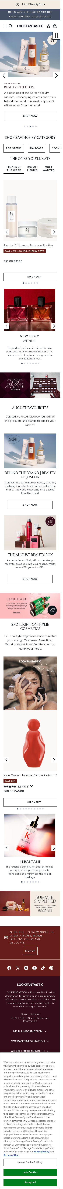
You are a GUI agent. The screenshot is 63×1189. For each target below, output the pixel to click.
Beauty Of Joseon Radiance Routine (28, 245)
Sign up (30, 950)
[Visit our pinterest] (51, 968)
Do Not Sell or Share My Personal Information (30, 1019)
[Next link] (54, 326)
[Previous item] (6, 232)
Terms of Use (11, 1155)
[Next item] (54, 232)
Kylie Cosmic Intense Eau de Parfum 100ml (33, 775)
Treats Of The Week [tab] (13, 168)
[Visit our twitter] (17, 968)
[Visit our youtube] (34, 968)
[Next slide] (56, 75)
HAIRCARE (36, 148)
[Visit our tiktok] (43, 968)
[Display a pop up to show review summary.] (31, 786)
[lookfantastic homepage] (30, 26)
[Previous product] (6, 760)
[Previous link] (6, 326)
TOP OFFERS (14, 148)
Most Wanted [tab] (49, 168)
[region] (30, 1120)
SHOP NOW (30, 115)
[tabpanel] (30, 232)
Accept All (30, 1182)
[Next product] (54, 760)
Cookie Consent (30, 1014)
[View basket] (55, 26)
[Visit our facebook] (9, 968)
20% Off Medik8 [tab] (32, 168)
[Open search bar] (10, 26)
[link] (48, 26)
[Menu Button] (4, 26)
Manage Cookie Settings (30, 1162)
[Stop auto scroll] (56, 35)
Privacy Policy (41, 1151)
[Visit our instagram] (26, 968)
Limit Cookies (30, 1172)
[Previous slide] (4, 75)
